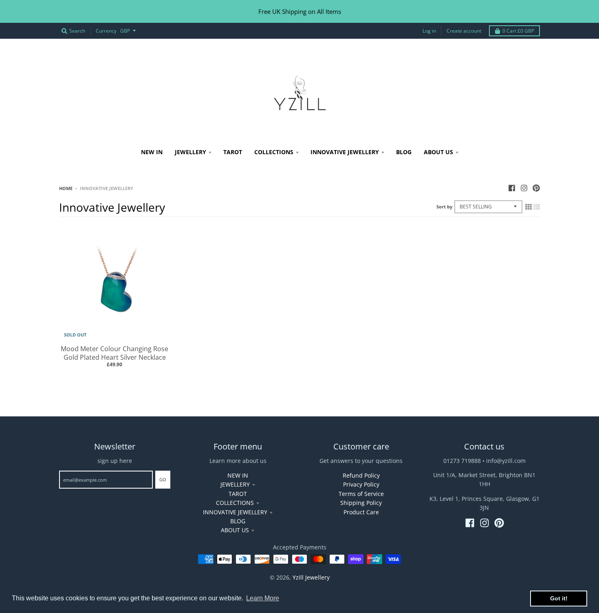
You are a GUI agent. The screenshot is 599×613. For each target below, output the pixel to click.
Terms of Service (361, 494)
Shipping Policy (361, 503)
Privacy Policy (361, 484)
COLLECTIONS (235, 503)
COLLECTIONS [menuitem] (273, 152)
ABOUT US (235, 530)
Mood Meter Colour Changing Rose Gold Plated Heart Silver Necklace (114, 353)
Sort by (444, 207)
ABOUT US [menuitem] (438, 152)
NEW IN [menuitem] (152, 152)
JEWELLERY (235, 484)
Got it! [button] (559, 598)
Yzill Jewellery (311, 577)
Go (162, 479)
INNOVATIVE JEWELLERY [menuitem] (345, 152)
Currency (106, 30)
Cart (518, 30)
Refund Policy (361, 475)
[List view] (536, 206)
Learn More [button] (262, 598)
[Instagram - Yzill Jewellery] (524, 188)
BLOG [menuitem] (404, 152)
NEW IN (237, 475)
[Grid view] (528, 206)
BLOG (237, 521)
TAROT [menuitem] (232, 152)
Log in (429, 30)
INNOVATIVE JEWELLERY (235, 512)
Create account (464, 30)
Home (66, 188)
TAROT (238, 494)
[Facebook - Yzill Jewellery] (511, 188)
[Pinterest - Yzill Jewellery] (536, 188)
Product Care (361, 512)
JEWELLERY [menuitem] (190, 152)
